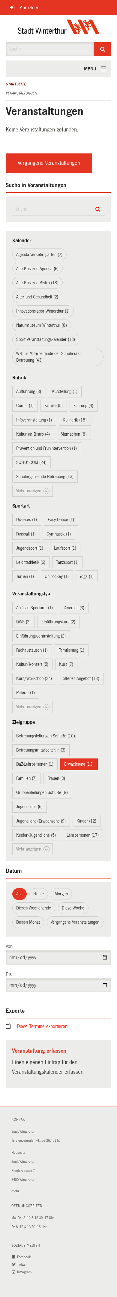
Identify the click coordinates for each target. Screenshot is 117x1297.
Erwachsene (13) (79, 764)
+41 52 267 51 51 (48, 1141)
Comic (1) (25, 405)
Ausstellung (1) (64, 391)
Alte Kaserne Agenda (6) (37, 268)
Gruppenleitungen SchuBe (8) (42, 792)
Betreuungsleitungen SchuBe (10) (45, 735)
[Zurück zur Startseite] (59, 29)
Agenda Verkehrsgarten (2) (39, 254)
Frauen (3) (56, 778)
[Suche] (103, 49)
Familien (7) (26, 778)
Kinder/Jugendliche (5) (36, 835)
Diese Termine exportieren (42, 1026)
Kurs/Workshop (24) (34, 678)
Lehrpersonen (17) (83, 835)
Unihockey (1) (57, 576)
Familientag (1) (71, 650)
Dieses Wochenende (33, 908)
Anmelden (29, 7)
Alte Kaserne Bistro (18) (37, 282)
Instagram (24, 1272)
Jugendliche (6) (29, 806)
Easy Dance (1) (61, 519)
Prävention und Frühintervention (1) (46, 448)
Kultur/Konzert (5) (32, 664)
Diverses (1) (26, 519)
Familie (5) (53, 405)
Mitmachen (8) (74, 434)
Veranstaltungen (21, 93)
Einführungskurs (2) (58, 621)
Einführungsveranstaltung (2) (41, 636)
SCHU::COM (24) (31, 462)
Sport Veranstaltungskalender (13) (45, 339)
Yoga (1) (87, 576)
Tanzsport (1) (67, 562)
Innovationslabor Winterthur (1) (43, 311)
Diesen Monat (28, 922)
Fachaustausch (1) (32, 650)
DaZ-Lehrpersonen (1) (34, 764)
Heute (38, 893)
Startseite (16, 84)
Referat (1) (25, 692)
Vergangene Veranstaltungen (49, 163)
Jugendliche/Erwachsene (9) (41, 821)
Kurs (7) (66, 664)
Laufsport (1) (65, 548)
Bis (9, 974)
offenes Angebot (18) (81, 678)
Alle (19, 893)
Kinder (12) (86, 821)
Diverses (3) (74, 607)
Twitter (22, 1265)
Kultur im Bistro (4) (33, 434)
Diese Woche (73, 908)
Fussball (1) (26, 534)
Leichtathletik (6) (30, 562)
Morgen (61, 893)
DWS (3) (23, 621)
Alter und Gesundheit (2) (37, 297)
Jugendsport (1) (29, 548)
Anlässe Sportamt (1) (34, 607)
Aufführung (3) (28, 391)
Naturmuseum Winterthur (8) (41, 325)
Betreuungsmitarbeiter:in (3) (40, 750)
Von (9, 946)
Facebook (24, 1257)
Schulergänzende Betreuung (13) (45, 476)
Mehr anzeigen (29, 490)
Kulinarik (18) (75, 420)
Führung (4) (83, 405)
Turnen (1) (25, 576)
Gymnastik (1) (58, 534)
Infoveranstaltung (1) (34, 420)
